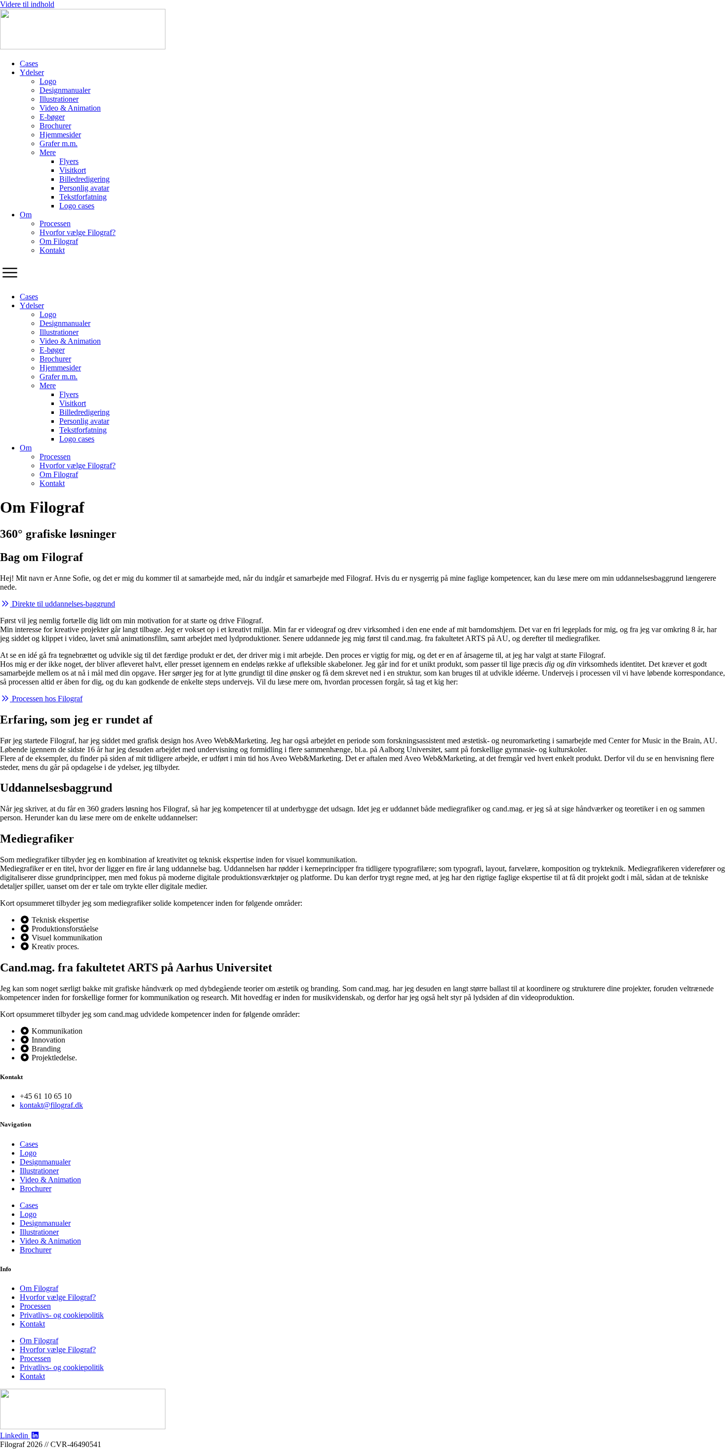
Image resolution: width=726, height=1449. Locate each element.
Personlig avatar (84, 188)
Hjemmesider (60, 134)
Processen (55, 223)
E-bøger (52, 117)
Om (26, 214)
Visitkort (72, 170)
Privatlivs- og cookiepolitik (62, 1315)
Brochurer (55, 125)
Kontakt (52, 250)
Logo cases (76, 205)
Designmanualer (65, 90)
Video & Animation (70, 108)
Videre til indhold (27, 4)
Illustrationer (59, 99)
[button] (363, 273)
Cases (29, 63)
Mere (48, 152)
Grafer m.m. (59, 143)
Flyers (69, 161)
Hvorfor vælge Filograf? (78, 232)
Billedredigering (84, 179)
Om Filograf (59, 241)
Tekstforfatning (83, 197)
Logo (48, 81)
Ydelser (32, 72)
